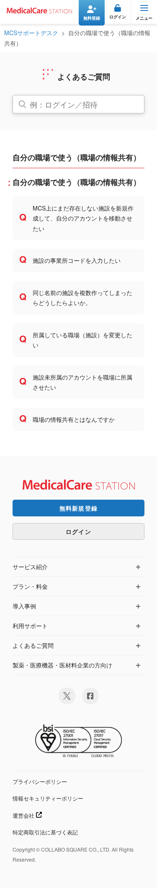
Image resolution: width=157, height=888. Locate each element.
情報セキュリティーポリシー (48, 798)
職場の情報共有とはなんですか (74, 419)
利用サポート (30, 625)
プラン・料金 (30, 586)
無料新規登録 (78, 508)
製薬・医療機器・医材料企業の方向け (62, 665)
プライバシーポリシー (40, 781)
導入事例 (24, 606)
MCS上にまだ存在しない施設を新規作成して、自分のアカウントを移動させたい (83, 218)
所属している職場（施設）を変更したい (82, 340)
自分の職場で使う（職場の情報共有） (77, 182)
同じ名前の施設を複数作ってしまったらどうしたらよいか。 (82, 297)
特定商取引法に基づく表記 (45, 832)
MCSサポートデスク (31, 32)
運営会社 (24, 815)
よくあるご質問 (33, 645)
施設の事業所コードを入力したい (77, 260)
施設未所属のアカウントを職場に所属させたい (82, 382)
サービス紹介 (30, 566)
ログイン (78, 531)
